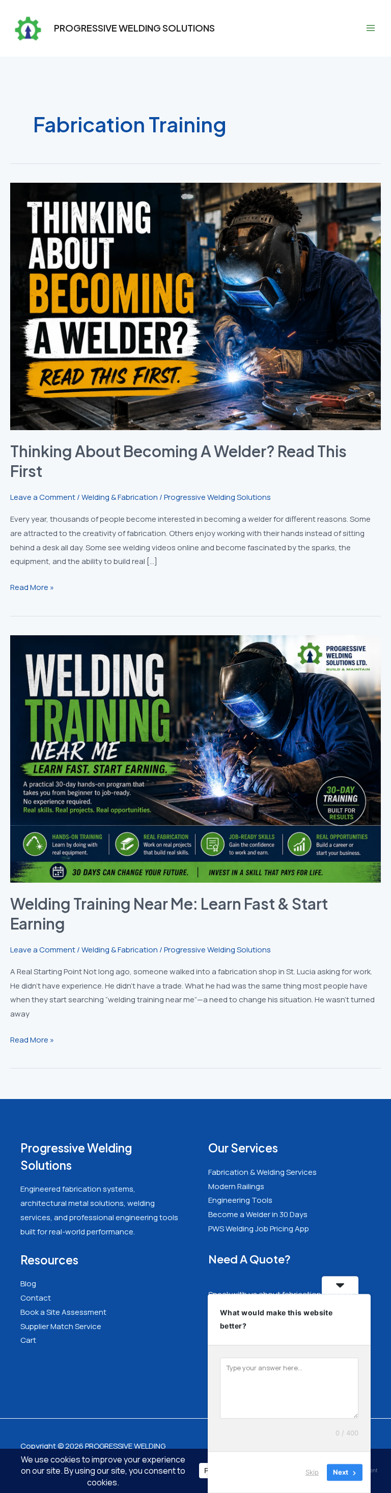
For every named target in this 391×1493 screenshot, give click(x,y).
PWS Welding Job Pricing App (258, 1228)
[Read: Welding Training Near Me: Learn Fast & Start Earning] (195, 758)
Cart (28, 1340)
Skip (312, 1472)
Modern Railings (236, 1186)
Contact (35, 1297)
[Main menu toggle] (370, 28)
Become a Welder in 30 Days (258, 1214)
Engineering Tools (240, 1200)
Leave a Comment (42, 497)
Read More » (32, 588)
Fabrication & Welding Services (262, 1172)
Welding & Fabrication (119, 497)
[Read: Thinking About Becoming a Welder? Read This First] (195, 305)
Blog (28, 1283)
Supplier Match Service (60, 1326)
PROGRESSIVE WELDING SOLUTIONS (134, 28)
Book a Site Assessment (63, 1312)
